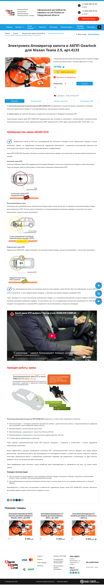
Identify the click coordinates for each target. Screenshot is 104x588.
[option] (20, 529)
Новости (42, 27)
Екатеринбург (93, 34)
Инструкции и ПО (87, 101)
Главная (9, 27)
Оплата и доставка (61, 101)
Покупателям (66, 27)
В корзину (84, 83)
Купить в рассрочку (67, 72)
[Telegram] (22, 500)
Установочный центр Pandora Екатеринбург (58, 561)
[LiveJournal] (19, 500)
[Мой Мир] (14, 500)
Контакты (91, 27)
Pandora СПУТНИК (60, 556)
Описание (14, 101)
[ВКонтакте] (8, 500)
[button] (28, 72)
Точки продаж (30, 27)
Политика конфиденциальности (45, 581)
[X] (16, 500)
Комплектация (36, 101)
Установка (53, 27)
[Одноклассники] (11, 500)
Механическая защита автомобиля (58, 567)
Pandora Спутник (80, 27)
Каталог (18, 27)
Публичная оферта (62, 581)
